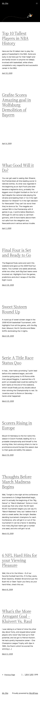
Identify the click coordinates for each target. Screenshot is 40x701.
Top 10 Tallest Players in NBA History (15, 38)
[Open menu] (37, 3)
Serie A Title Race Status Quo (17, 360)
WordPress (33, 693)
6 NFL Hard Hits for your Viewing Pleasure (19, 560)
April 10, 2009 (7, 73)
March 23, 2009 (8, 401)
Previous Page (8, 675)
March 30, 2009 (8, 285)
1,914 (27, 675)
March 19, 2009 (7, 455)
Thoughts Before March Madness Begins (17, 481)
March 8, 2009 (7, 589)
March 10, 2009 (7, 533)
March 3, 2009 (7, 654)
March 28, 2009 (8, 336)
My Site (5, 3)
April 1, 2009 (6, 228)
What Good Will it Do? (18, 168)
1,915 (31, 675)
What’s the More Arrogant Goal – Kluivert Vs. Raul (17, 616)
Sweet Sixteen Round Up (14, 309)
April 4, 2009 (7, 143)
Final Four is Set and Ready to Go (16, 253)
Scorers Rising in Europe (17, 425)
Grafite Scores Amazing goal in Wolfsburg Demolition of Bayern (16, 104)
